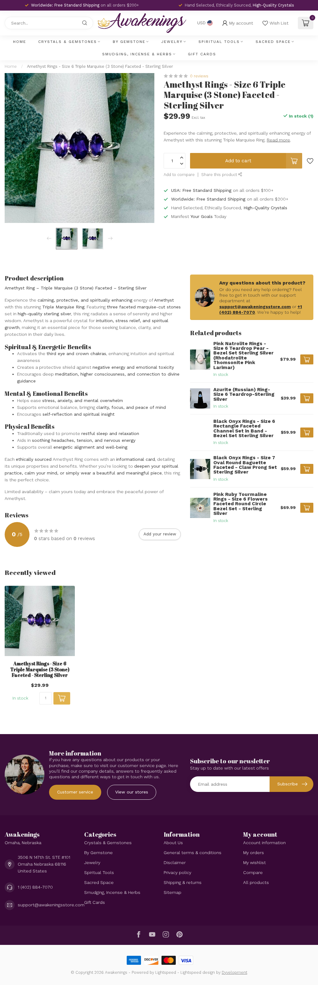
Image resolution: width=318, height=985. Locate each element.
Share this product (219, 174)
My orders (253, 852)
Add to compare (179, 174)
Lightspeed (165, 972)
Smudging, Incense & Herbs (137, 54)
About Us (173, 842)
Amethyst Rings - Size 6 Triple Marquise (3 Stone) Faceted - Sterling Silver (100, 66)
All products (256, 882)
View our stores (131, 791)
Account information (264, 842)
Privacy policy (177, 872)
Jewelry (172, 41)
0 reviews (199, 76)
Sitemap (172, 892)
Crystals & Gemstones (67, 41)
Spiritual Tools (219, 41)
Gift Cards (202, 54)
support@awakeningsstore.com (255, 306)
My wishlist (254, 862)
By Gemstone (129, 41)
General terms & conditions (192, 852)
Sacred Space (273, 41)
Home (19, 41)
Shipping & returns (183, 882)
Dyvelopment (234, 972)
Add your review (159, 534)
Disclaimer (175, 862)
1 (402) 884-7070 (35, 887)
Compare (253, 872)
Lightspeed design (197, 972)
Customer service (75, 791)
